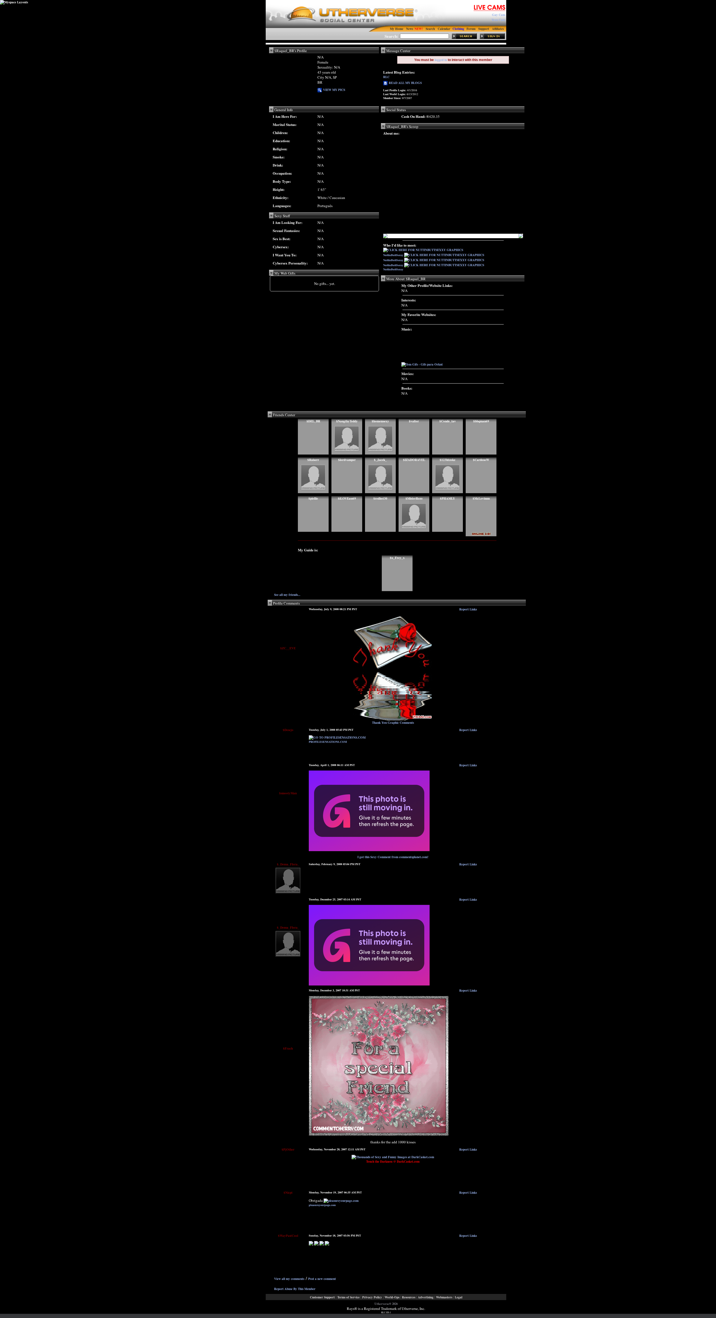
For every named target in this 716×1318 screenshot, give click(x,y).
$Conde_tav (447, 421)
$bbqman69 (481, 421)
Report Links (468, 609)
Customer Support (322, 1297)
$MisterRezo (414, 498)
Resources (408, 1297)
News (409, 29)
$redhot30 (380, 498)
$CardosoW (481, 460)
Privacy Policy (372, 1297)
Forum (471, 29)
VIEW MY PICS (333, 90)
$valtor (414, 421)
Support (483, 29)
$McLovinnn (481, 498)
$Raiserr (313, 460)
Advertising (426, 1297)
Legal (458, 1297)
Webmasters (444, 1297)
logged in (441, 60)
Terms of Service (348, 1297)
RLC (386, 77)
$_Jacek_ (380, 460)
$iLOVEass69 (347, 498)
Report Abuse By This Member (294, 1289)
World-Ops (392, 1297)
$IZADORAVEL (414, 460)
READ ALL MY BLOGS (405, 83)
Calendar (444, 29)
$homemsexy (380, 421)
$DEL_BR (313, 421)
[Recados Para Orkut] (369, 984)
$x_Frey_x (397, 558)
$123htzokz (447, 460)
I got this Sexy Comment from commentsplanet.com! (392, 857)
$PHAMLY (447, 498)
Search (430, 29)
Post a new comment (322, 1279)
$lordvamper (347, 460)
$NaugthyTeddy (347, 421)
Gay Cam (498, 15)
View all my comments (289, 1279)
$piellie (313, 498)
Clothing (458, 29)
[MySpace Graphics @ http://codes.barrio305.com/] (311, 1244)
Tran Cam (498, 20)
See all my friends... (287, 595)
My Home (396, 29)
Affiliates (498, 29)
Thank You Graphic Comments (393, 722)
